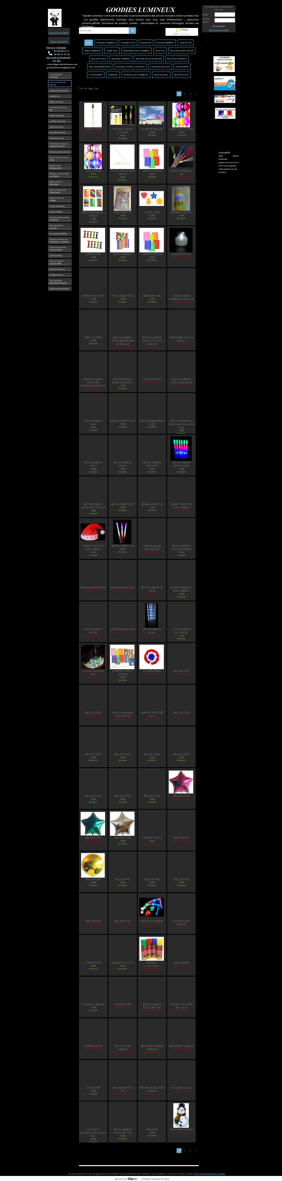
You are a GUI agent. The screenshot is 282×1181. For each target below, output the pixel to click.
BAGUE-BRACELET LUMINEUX (136, 50)
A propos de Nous (56, 274)
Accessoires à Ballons (58, 233)
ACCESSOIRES (95, 74)
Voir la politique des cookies (209, 1173)
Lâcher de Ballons (56, 206)
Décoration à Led (56, 138)
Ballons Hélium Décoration (55, 182)
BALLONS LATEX (98, 58)
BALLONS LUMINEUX (121, 58)
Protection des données (59, 288)
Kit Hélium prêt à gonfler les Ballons (59, 218)
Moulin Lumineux (56, 115)
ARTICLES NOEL (161, 74)
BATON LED (146, 42)
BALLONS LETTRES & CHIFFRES (130, 66)
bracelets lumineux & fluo (58, 108)
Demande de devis (59, 32)
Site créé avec (121, 1179)
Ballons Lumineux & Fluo (59, 152)
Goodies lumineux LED (58, 90)
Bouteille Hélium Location (56, 226)
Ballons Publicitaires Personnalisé (57, 191)
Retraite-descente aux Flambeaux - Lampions (59, 240)
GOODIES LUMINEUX (105, 42)
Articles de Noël (55, 211)
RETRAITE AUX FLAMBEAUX (136, 74)
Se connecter (218, 26)
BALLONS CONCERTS (177, 58)
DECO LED (160, 50)
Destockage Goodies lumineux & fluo (57, 248)
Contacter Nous (55, 255)
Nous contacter (59, 41)
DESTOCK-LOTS (181, 74)
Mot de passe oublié (219, 30)
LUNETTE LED (186, 42)
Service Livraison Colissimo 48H (56, 262)
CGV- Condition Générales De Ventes (57, 281)
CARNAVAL (113, 74)
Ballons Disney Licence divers (59, 158)
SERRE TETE (112, 50)
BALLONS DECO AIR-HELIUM (149, 58)
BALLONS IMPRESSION (99, 66)
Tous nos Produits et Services (57, 83)
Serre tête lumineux (57, 132)
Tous (88, 42)
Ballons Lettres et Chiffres (56, 199)
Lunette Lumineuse (57, 121)
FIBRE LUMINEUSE (92, 50)
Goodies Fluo (54, 96)
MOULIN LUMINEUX (165, 42)
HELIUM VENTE (182, 66)
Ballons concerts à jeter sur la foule (59, 174)
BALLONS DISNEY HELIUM (182, 50)
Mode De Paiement (57, 269)
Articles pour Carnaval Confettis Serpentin (58, 144)
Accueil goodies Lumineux (55, 75)
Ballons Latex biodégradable (55, 166)
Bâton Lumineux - (56, 102)
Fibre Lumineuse (56, 127)
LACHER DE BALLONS (160, 66)
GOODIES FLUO (128, 42)
